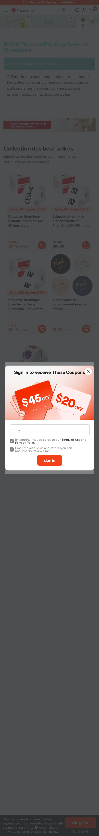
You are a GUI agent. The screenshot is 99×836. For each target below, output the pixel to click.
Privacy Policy (25, 442)
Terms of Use (70, 439)
